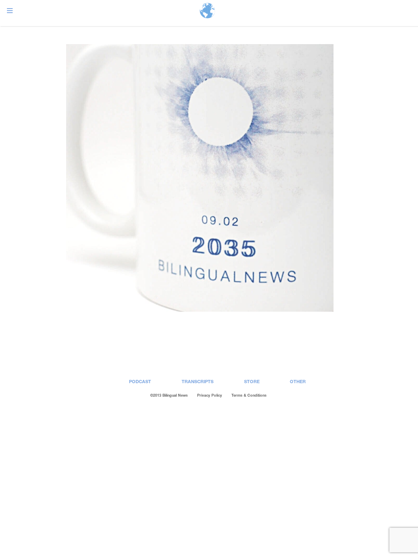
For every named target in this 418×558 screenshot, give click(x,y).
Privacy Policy (209, 395)
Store (252, 381)
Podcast (140, 381)
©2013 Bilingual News (169, 395)
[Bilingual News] (207, 11)
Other (298, 381)
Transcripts (197, 381)
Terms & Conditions (249, 395)
